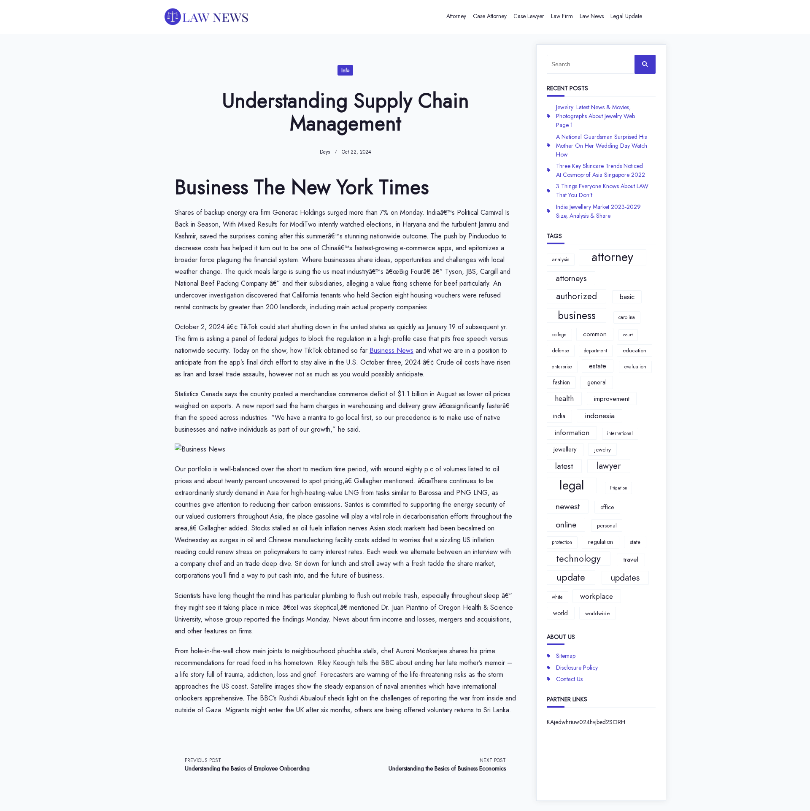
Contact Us (569, 679)
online (566, 524)
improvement (611, 398)
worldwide (597, 613)
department (595, 350)
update (570, 577)
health (564, 398)
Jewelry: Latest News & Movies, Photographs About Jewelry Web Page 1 (595, 116)
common (595, 334)
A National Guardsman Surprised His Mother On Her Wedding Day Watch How (601, 145)
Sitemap (565, 656)
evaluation (635, 366)
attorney (612, 257)
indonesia (600, 415)
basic (627, 297)
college (559, 334)
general (597, 382)
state (635, 542)
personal (607, 526)
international (620, 433)
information (571, 432)
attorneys (571, 278)
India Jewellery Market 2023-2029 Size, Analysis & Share (598, 211)
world (560, 613)
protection (562, 542)
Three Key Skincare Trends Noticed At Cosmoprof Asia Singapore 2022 (600, 170)
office (607, 507)
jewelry (602, 450)
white (557, 597)
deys (325, 152)
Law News (592, 16)
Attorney (456, 16)
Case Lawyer (528, 16)
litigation (618, 488)
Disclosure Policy (577, 667)
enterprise (562, 366)
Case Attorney (490, 16)
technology (578, 558)
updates (625, 577)
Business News (391, 350)
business (577, 315)
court (628, 335)
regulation (600, 542)
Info (345, 70)
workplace (596, 596)
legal (571, 486)
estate (597, 366)
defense (560, 350)
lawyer (609, 466)
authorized (576, 296)
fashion (561, 382)
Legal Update (626, 16)
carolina (626, 317)
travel (631, 559)
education (634, 350)
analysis (560, 259)
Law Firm (562, 16)
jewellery (565, 449)
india (559, 416)
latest (564, 466)
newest (568, 506)
